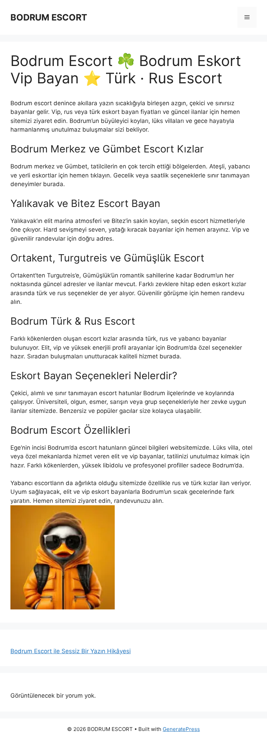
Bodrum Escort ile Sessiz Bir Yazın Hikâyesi (70, 651)
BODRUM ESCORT (48, 17)
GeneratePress (181, 729)
